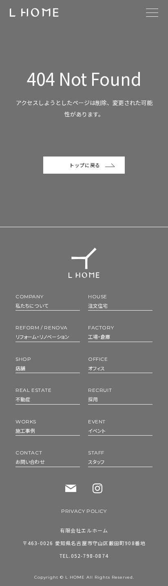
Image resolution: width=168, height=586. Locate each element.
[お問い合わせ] (70, 488)
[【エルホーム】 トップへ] (34, 12)
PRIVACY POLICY (83, 511)
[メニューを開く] (152, 13)
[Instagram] (97, 488)
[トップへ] (84, 262)
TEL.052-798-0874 (84, 555)
